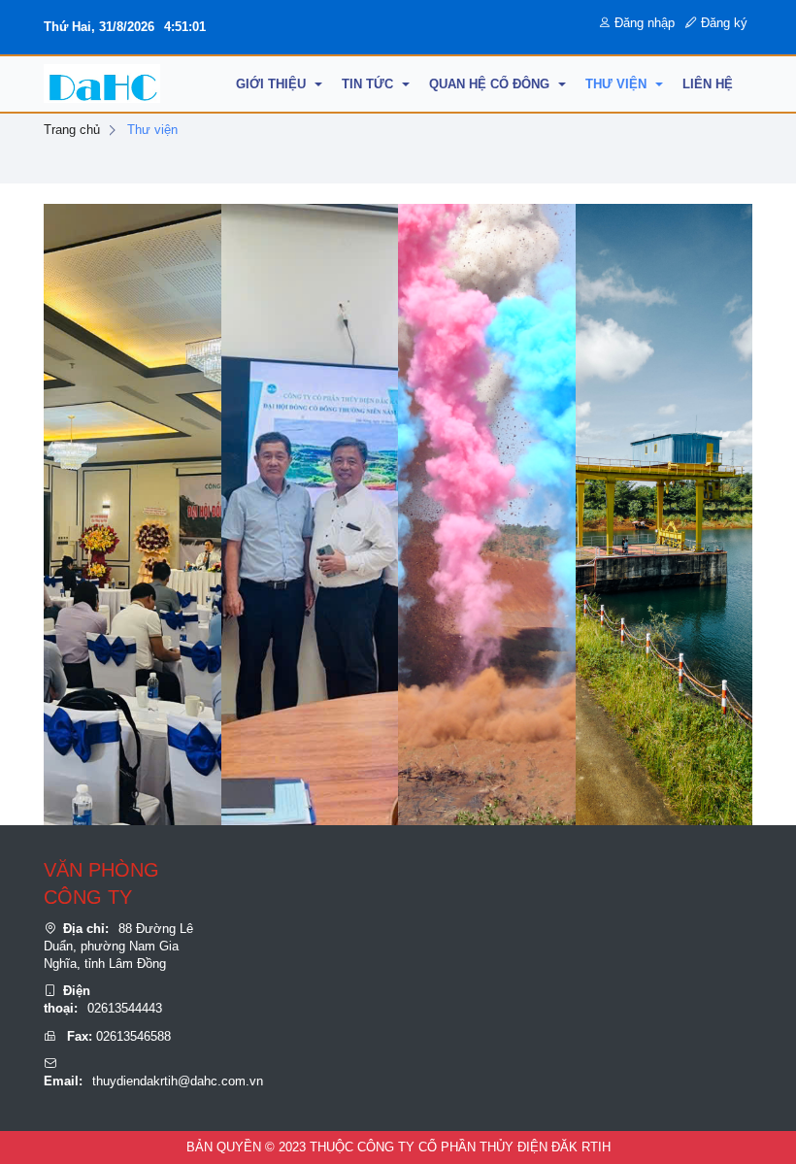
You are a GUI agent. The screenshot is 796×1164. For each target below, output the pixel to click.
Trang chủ (72, 129)
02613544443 (124, 1008)
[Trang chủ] (102, 83)
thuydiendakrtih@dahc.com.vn (177, 1081)
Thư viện (152, 129)
